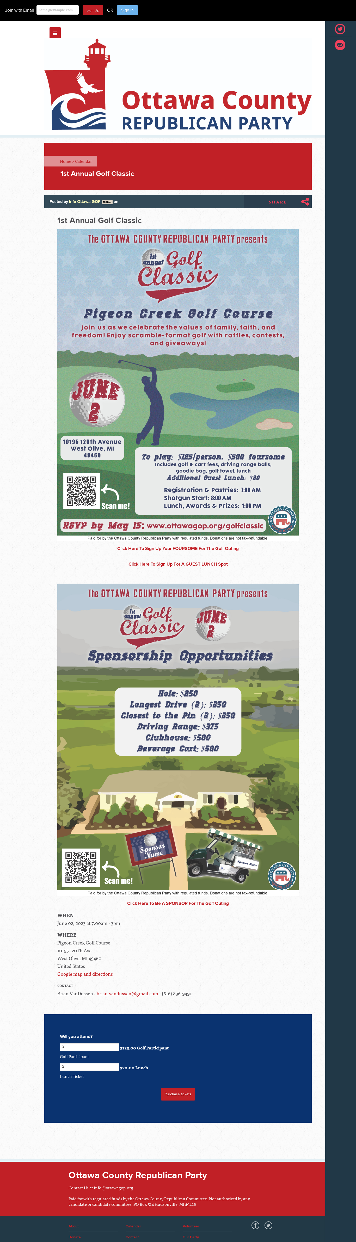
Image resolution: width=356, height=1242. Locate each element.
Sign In (127, 10)
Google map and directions (85, 974)
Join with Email (19, 10)
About (74, 1226)
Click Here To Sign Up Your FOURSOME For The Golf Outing (178, 548)
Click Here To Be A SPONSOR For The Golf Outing (178, 903)
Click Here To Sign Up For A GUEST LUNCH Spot (178, 564)
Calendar (83, 161)
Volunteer (191, 1226)
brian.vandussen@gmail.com (127, 993)
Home (67, 161)
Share (278, 201)
